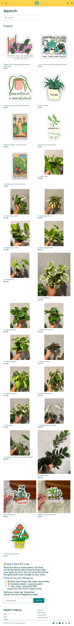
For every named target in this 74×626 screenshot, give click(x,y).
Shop (5, 617)
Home (5, 614)
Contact (6, 619)
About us (40, 610)
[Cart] (72, 3)
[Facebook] (53, 623)
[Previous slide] (40, 162)
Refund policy (42, 612)
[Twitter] (66, 623)
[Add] (33, 60)
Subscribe (39, 600)
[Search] (6, 3)
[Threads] (69, 623)
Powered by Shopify (20, 623)
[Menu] (2, 3)
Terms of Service (42, 617)
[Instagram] (57, 623)
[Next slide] (67, 162)
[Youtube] (60, 623)
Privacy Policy (42, 615)
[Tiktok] (63, 623)
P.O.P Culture (11, 623)
